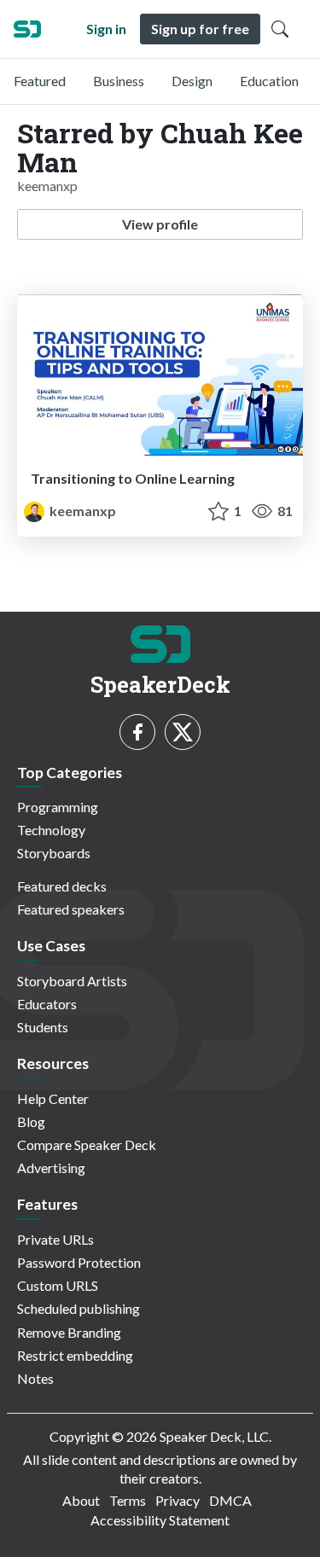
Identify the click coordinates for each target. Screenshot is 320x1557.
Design (192, 81)
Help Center (53, 1098)
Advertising (51, 1167)
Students (42, 1027)
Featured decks (62, 886)
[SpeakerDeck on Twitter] (183, 732)
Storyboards (53, 853)
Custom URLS (57, 1285)
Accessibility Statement (160, 1520)
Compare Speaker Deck (86, 1144)
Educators (47, 1004)
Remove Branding (69, 1332)
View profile (160, 224)
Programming (57, 807)
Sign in (106, 28)
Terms (127, 1500)
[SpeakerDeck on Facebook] (137, 732)
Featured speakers (71, 909)
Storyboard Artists (72, 981)
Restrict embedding (75, 1355)
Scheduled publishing (78, 1308)
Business (118, 81)
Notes (35, 1378)
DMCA (230, 1500)
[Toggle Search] (280, 29)
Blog (31, 1121)
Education (269, 81)
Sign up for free (200, 28)
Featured (40, 81)
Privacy (177, 1500)
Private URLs (55, 1239)
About (81, 1500)
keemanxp (81, 511)
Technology (51, 830)
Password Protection (79, 1262)
